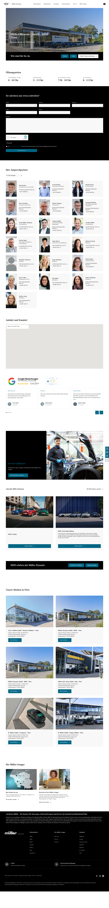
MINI (31, 839)
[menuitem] (37, 4)
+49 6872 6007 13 (56, 247)
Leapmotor (32, 853)
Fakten (33, 875)
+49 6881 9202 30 (23, 285)
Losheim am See (83, 842)
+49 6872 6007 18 (56, 266)
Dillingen (81, 836)
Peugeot (32, 844)
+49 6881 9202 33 (23, 304)
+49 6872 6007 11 (23, 229)
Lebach (81, 839)
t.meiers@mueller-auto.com (59, 245)
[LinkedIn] (103, 876)
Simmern (81, 847)
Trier (80, 853)
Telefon (41, 109)
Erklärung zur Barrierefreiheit (25, 875)
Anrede (7, 102)
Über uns (56, 836)
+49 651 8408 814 (56, 192)
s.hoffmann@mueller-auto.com (59, 264)
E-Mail (7, 109)
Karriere (56, 842)
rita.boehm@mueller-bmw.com (59, 282)
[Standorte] (107, 456)
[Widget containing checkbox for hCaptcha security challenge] (17, 137)
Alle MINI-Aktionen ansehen (94, 489)
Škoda (31, 842)
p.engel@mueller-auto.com (25, 246)
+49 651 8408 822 (23, 211)
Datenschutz (15, 875)
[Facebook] (97, 876)
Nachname (74, 102)
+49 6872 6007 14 (23, 248)
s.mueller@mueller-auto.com (26, 227)
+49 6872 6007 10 (89, 229)
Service (56, 839)
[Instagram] (100, 876)
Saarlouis (81, 844)
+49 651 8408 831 (89, 211)
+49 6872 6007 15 (23, 266)
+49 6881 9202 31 (89, 285)
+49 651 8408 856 (56, 211)
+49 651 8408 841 (23, 191)
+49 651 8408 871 (89, 266)
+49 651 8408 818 (89, 192)
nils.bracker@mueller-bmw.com (26, 189)
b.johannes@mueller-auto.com (26, 264)
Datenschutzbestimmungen (15, 146)
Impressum (9, 875)
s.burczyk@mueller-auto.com (92, 245)
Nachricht (8, 116)
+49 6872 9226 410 (56, 230)
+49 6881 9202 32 (56, 284)
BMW (31, 836)
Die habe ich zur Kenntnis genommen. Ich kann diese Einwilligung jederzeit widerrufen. (32, 146)
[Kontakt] (107, 448)
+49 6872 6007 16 (89, 247)
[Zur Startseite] (12, 4)
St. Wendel (82, 850)
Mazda (31, 847)
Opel (31, 850)
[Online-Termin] (107, 452)
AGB (6, 875)
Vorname (41, 102)
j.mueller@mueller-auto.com (92, 227)
